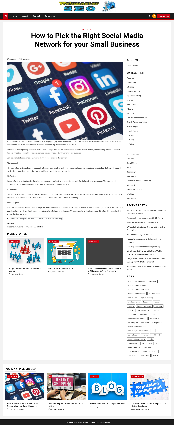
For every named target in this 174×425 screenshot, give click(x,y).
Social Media (86, 29)
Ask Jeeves (133, 131)
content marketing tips (136, 294)
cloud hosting (140, 282)
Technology (131, 172)
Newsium (94, 422)
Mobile (130, 109)
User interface (147, 343)
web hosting (132, 356)
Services (130, 158)
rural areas (145, 323)
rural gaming (156, 323)
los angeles (132, 314)
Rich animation (155, 318)
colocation (152, 282)
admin (62, 272)
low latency (144, 314)
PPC (161, 314)
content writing (154, 294)
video (158, 343)
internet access (143, 310)
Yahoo (131, 144)
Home (14, 16)
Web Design (132, 176)
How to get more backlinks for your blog (143, 246)
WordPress (131, 198)
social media (40, 219)
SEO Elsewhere (133, 154)
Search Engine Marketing (137, 122)
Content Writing (133, 91)
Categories (50, 16)
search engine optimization (138, 331)
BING (131, 135)
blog (129, 282)
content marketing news (137, 285)
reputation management (137, 318)
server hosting (133, 335)
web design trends (150, 351)
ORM (154, 314)
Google (132, 140)
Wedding (130, 194)
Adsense (130, 78)
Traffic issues (133, 343)
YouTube (156, 356)
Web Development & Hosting (139, 180)
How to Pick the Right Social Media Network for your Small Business (22, 404)
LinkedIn (31, 219)
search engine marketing (137, 327)
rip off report (133, 323)
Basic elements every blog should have (142, 222)
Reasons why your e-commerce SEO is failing (25, 225)
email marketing (134, 302)
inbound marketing (144, 306)
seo (153, 331)
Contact (36, 16)
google (156, 302)
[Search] (149, 16)
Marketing (131, 104)
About (25, 16)
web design (148, 347)
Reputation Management (137, 117)
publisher (13, 59)
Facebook (14, 219)
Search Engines (133, 126)
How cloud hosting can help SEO (140, 234)
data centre (132, 298)
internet (131, 310)
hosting (131, 306)
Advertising (131, 82)
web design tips (134, 351)
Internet (130, 100)
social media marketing (54, 219)
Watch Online (163, 16)
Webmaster (132, 185)
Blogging (130, 87)
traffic (150, 339)
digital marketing (134, 95)
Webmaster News (134, 189)
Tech (129, 167)
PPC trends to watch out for (61, 268)
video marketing (134, 347)
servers (145, 335)
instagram (23, 219)
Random (130, 113)
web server (145, 356)
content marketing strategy (138, 289)
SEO (128, 150)
